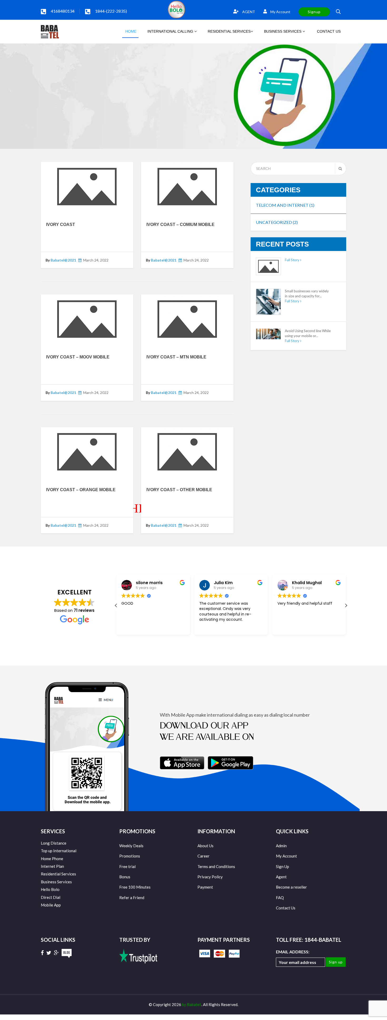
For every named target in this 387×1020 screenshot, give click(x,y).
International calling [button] (170, 31)
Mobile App (51, 905)
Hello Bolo (50, 889)
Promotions (129, 856)
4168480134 (63, 10)
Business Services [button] (283, 31)
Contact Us (285, 907)
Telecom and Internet (285, 205)
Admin (281, 845)
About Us (205, 845)
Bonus (124, 876)
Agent (281, 876)
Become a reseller (291, 887)
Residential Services (58, 873)
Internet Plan (52, 866)
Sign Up (282, 866)
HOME (130, 31)
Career (203, 856)
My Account (280, 11)
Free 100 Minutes (135, 887)
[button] (346, 605)
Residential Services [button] (229, 31)
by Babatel (191, 1004)
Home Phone (52, 858)
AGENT (248, 11)
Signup (314, 11)
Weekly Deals (131, 845)
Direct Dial (50, 897)
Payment (205, 887)
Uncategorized (277, 222)
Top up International (58, 850)
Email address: (292, 951)
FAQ (280, 897)
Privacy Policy (210, 876)
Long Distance (53, 843)
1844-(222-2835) (111, 10)
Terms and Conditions (216, 866)
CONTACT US (328, 31)
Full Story (292, 260)
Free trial (127, 866)
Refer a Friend (131, 897)
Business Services (56, 881)
